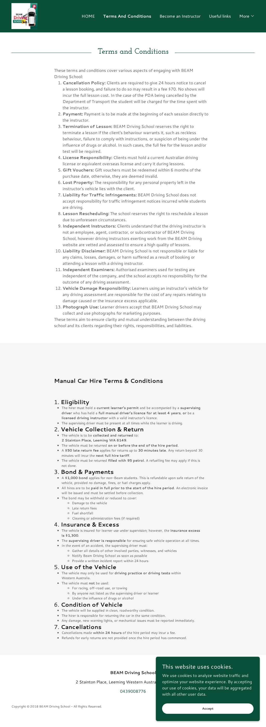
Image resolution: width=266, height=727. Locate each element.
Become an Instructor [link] (180, 16)
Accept (208, 708)
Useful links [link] (220, 16)
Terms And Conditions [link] (127, 16)
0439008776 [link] (133, 691)
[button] (247, 16)
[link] (24, 15)
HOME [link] (88, 16)
